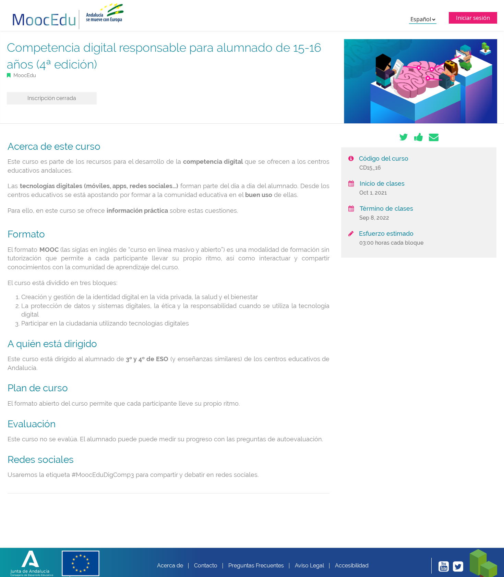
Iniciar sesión (473, 18)
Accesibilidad (352, 565)
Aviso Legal (309, 565)
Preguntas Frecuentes (256, 565)
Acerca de (170, 565)
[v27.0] (44, 16)
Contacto (205, 565)
